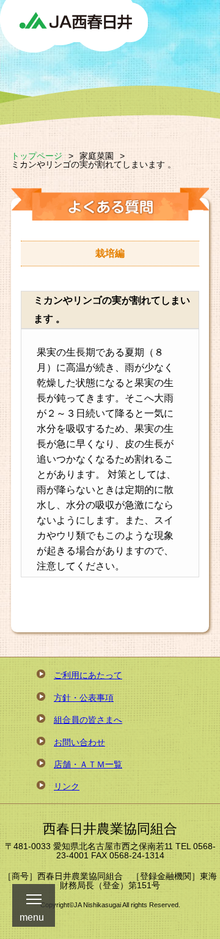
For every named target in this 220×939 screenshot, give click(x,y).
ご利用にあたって (88, 675)
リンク (66, 786)
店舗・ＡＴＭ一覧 (88, 764)
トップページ (36, 156)
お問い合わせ (79, 742)
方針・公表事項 (84, 698)
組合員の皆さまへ (88, 720)
